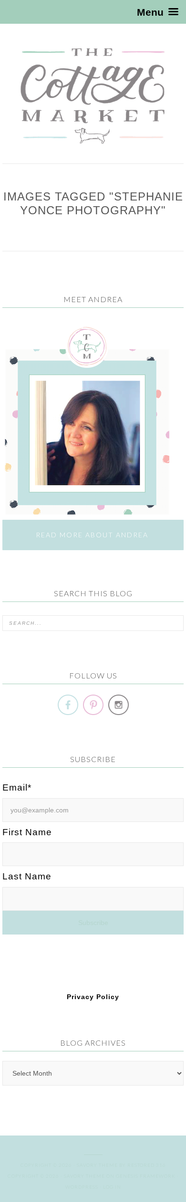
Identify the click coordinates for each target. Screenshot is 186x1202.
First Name (27, 832)
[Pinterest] (93, 704)
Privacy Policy (93, 997)
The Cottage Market (93, 96)
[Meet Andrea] (85, 510)
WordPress (81, 1187)
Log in (112, 1187)
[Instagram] (118, 704)
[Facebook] (68, 704)
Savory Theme (84, 1176)
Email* (16, 787)
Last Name (27, 876)
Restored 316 (146, 1165)
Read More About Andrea (93, 535)
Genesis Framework (146, 1176)
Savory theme (97, 1165)
